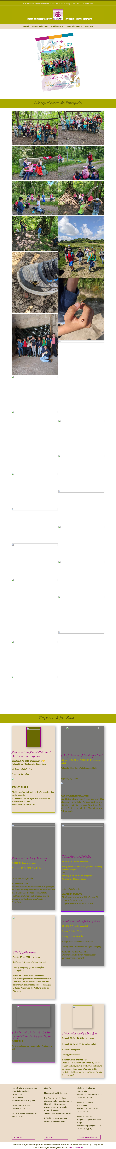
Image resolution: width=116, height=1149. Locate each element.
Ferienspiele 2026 (40, 27)
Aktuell (26, 27)
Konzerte (89, 27)
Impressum (50, 1137)
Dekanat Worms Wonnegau (88, 1137)
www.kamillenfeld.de (76, 1147)
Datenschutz (18, 1137)
